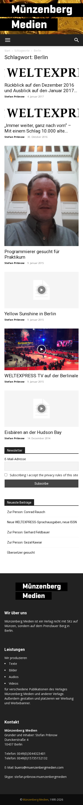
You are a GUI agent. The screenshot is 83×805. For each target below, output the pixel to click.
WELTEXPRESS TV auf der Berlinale (41, 375)
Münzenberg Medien (35, 799)
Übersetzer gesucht (21, 552)
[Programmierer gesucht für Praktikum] (41, 196)
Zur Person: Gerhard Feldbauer (28, 532)
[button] (7, 40)
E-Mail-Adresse (15, 459)
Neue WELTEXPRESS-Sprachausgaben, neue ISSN (42, 522)
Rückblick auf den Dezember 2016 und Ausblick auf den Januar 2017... (40, 87)
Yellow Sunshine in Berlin (30, 313)
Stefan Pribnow (14, 96)
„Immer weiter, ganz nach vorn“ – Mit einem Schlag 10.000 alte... (37, 128)
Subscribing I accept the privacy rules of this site (44, 475)
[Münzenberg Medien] (41, 17)
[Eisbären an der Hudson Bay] (41, 408)
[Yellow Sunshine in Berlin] (41, 290)
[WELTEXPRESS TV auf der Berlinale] (41, 349)
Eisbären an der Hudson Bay (33, 432)
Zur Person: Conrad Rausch (26, 512)
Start (7, 50)
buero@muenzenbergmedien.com (39, 767)
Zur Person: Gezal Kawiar (24, 542)
